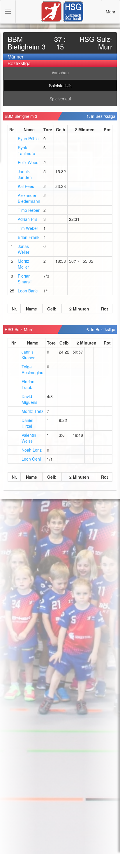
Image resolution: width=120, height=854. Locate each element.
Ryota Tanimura (26, 150)
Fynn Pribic (28, 138)
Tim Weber (28, 228)
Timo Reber (29, 210)
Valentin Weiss (29, 438)
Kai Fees (26, 186)
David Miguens (29, 399)
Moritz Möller (23, 264)
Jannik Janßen (25, 174)
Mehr (110, 12)
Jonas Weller (23, 249)
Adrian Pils (27, 219)
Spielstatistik (60, 85)
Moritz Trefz (32, 411)
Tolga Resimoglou (32, 369)
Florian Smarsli (24, 279)
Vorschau (60, 72)
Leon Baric (28, 291)
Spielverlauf (60, 99)
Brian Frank (28, 237)
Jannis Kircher (28, 355)
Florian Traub (28, 384)
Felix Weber (29, 162)
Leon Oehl (31, 459)
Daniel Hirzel (27, 423)
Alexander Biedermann (29, 198)
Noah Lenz (32, 450)
